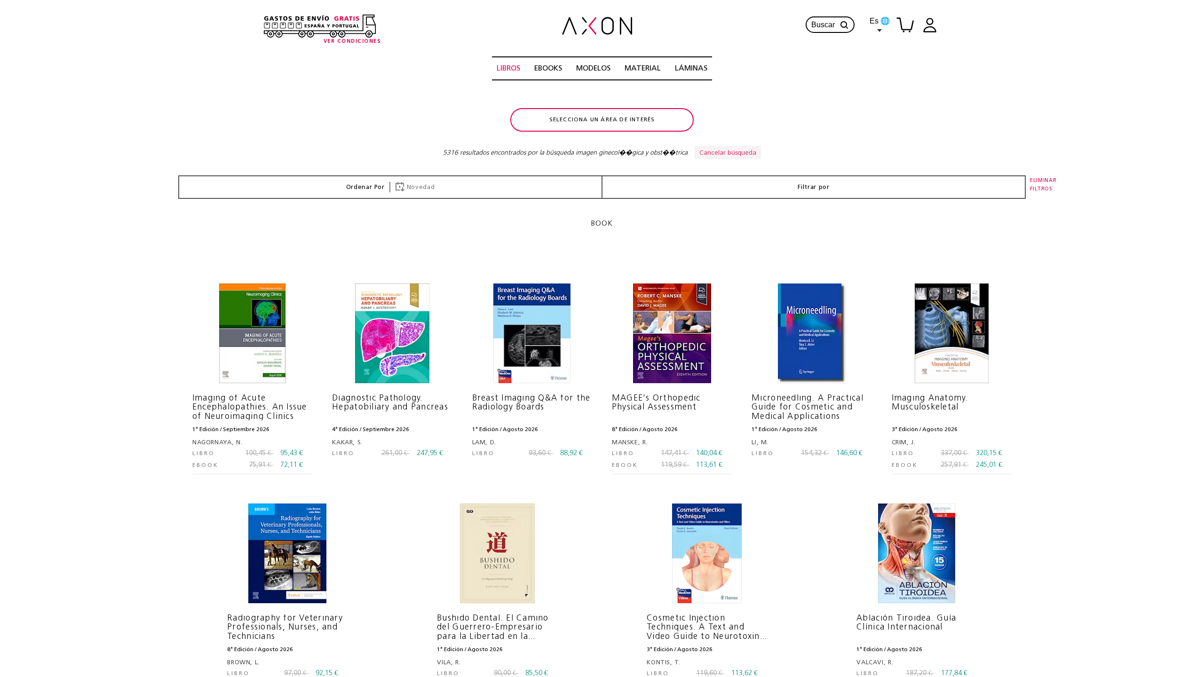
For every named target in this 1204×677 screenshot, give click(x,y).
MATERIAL (643, 68)
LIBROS (508, 68)
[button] (844, 25)
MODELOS (593, 68)
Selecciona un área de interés (602, 120)
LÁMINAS (691, 68)
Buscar (823, 25)
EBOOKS (548, 68)
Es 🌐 (880, 21)
